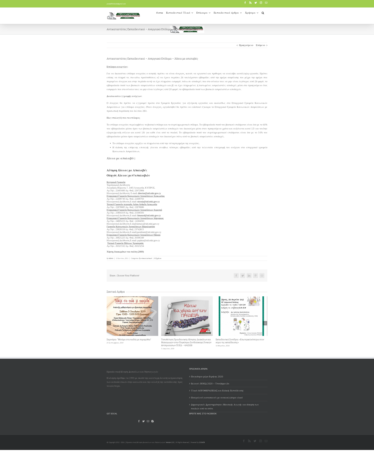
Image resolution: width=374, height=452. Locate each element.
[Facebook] (139, 421)
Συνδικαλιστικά (145, 258)
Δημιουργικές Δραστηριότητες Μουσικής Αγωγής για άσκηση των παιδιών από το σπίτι (225, 406)
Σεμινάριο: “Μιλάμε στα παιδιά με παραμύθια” (129, 339)
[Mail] (148, 421)
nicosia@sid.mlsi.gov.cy (148, 201)
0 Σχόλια (157, 258)
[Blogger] (152, 421)
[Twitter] (143, 421)
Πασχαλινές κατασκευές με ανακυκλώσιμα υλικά (217, 397)
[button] (263, 13)
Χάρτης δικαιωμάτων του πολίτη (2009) (125, 251)
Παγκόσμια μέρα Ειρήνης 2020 (207, 376)
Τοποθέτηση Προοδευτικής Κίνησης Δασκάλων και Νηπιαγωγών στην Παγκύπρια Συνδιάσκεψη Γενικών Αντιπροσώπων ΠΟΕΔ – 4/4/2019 (186, 342)
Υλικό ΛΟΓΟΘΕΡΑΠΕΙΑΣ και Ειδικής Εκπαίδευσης (217, 390)
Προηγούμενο (246, 45)
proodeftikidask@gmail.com (116, 4)
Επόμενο (260, 45)
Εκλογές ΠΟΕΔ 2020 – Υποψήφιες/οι (210, 383)
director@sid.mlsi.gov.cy (149, 193)
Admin (111, 258)
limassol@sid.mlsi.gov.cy (149, 215)
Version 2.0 (170, 442)
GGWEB (202, 442)
